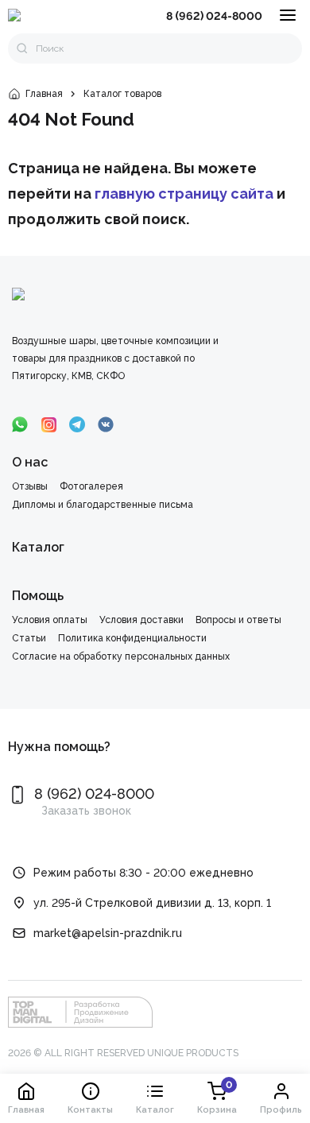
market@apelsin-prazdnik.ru (107, 933)
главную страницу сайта (184, 193)
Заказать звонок (86, 810)
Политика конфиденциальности (132, 638)
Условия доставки (141, 619)
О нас (30, 462)
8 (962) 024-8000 (214, 16)
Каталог (38, 547)
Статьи (29, 638)
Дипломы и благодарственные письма (102, 504)
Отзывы (30, 486)
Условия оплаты (49, 619)
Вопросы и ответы (238, 619)
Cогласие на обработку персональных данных (121, 656)
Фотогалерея (91, 486)
